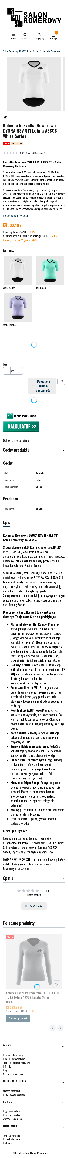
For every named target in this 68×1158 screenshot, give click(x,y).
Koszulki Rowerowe (51, 51)
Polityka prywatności (13, 1115)
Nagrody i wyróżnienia (13, 1074)
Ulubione (7, 1143)
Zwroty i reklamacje (12, 1119)
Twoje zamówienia (11, 1135)
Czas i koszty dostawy (14, 1094)
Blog (5, 1070)
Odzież (36, 51)
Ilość (5, 364)
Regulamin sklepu (11, 1111)
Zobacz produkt (18, 1018)
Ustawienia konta (11, 1139)
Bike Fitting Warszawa (14, 1059)
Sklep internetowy (29, 1153)
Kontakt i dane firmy (13, 1055)
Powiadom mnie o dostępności (43, 386)
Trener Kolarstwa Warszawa (16, 1063)
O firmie (7, 1066)
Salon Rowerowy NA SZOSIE (15, 51)
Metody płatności (11, 1091)
